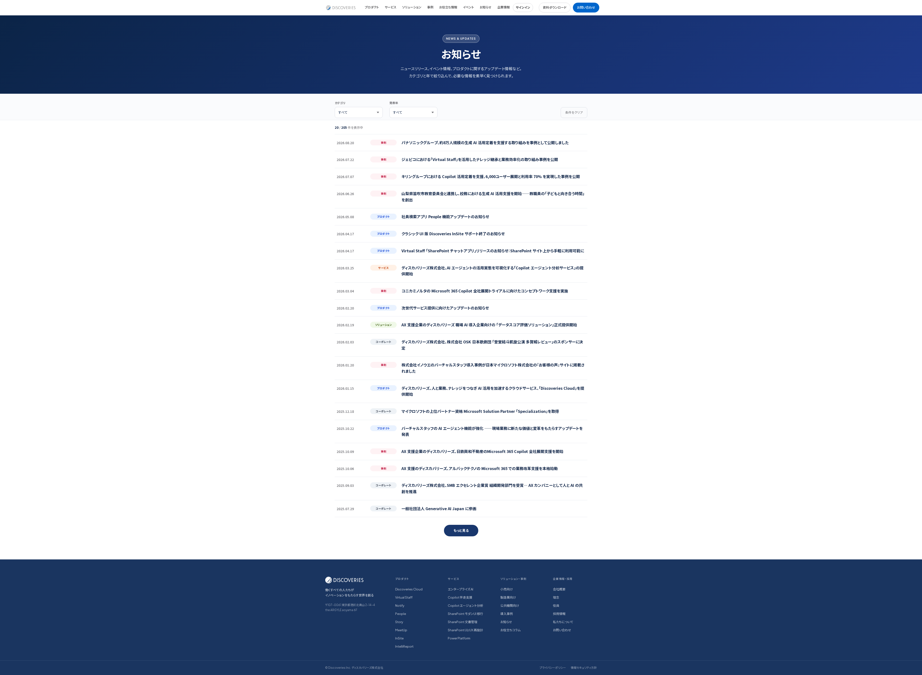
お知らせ (485, 7)
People (400, 614)
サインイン (523, 7)
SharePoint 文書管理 (462, 622)
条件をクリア (574, 112)
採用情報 (559, 614)
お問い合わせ (586, 7)
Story (399, 622)
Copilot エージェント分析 (465, 605)
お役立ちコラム (510, 630)
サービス (390, 7)
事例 (430, 7)
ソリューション (411, 7)
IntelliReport (404, 646)
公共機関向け (509, 605)
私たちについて (563, 622)
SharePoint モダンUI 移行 (465, 614)
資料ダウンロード (554, 7)
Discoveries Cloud (409, 589)
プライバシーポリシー (553, 667)
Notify (399, 605)
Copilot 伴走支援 (460, 597)
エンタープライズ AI (460, 589)
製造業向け (508, 597)
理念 (556, 597)
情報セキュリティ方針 (584, 667)
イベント (468, 7)
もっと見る (461, 530)
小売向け (506, 589)
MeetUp (401, 630)
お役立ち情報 (448, 7)
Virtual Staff (403, 597)
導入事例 (506, 614)
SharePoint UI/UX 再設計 (465, 630)
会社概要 (559, 589)
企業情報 (503, 7)
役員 (556, 605)
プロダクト (372, 7)
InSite (399, 638)
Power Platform (459, 638)
